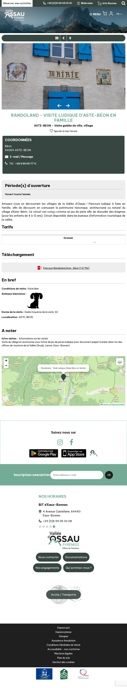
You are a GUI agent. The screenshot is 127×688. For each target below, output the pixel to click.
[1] (40, 526)
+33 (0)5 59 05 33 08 (57, 521)
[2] (43, 526)
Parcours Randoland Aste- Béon (66, 268)
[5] (54, 526)
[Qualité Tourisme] (83, 674)
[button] (105, 14)
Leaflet (105, 404)
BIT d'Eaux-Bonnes (53, 505)
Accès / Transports (63, 594)
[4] (50, 526)
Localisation (70, 38)
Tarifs (63, 38)
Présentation (57, 38)
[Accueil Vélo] (64, 674)
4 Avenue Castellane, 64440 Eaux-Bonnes (62, 513)
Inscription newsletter (32, 475)
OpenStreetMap (118, 404)
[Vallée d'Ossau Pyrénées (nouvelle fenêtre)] (43, 453)
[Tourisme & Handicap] (44, 674)
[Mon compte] (111, 14)
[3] (47, 526)
